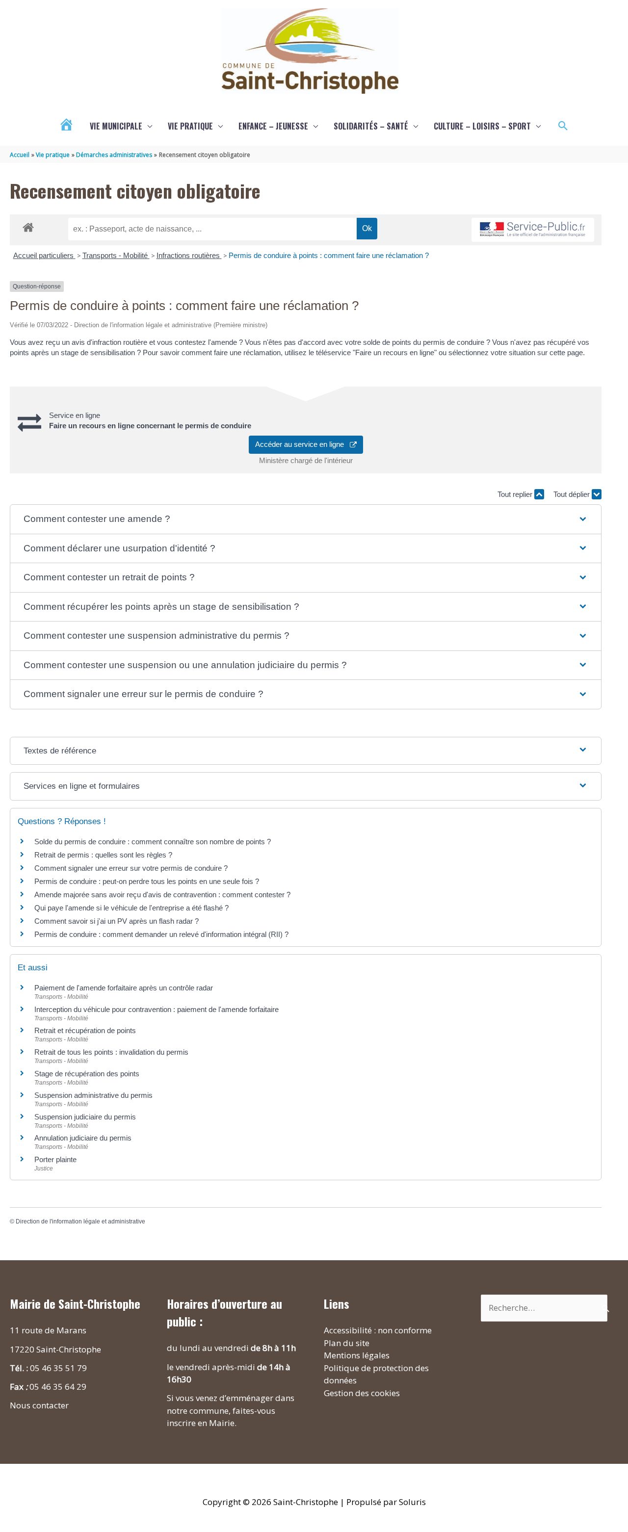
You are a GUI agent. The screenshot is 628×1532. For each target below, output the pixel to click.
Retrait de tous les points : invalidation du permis (111, 1052)
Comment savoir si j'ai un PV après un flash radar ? (116, 921)
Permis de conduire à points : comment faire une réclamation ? (329, 255)
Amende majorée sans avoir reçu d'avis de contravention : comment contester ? (162, 894)
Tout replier (515, 494)
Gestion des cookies (362, 1393)
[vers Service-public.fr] (532, 230)
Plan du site (346, 1343)
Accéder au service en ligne (302, 444)
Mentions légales (357, 1355)
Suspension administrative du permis (93, 1095)
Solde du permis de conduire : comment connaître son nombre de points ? (152, 841)
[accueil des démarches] (28, 226)
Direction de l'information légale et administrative (80, 1221)
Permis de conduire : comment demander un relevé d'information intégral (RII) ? (161, 934)
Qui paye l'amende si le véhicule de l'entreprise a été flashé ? (131, 908)
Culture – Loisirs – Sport (482, 126)
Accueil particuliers (44, 255)
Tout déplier (572, 494)
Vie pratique (190, 126)
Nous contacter (39, 1405)
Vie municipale (116, 126)
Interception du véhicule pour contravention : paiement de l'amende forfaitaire (156, 1009)
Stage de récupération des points (86, 1073)
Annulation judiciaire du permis (82, 1138)
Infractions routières (189, 255)
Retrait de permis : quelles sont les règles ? (103, 855)
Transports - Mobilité (116, 255)
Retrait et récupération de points (85, 1030)
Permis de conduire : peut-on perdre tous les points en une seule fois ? (146, 881)
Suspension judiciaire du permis (85, 1117)
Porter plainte (55, 1159)
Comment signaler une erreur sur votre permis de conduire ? (131, 868)
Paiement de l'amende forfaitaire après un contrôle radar (123, 988)
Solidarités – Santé (371, 126)
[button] (563, 126)
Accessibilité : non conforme (378, 1330)
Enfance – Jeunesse (273, 126)
